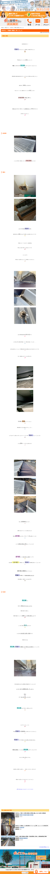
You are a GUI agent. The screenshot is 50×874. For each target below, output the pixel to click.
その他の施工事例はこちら (44, 847)
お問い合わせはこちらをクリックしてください (25, 789)
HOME (2, 27)
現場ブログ (7, 27)
